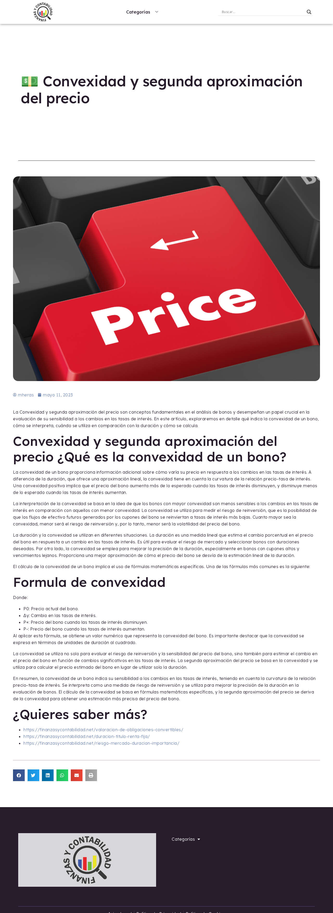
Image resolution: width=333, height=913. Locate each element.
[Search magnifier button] (309, 12)
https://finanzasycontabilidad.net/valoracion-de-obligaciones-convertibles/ (103, 729)
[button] (19, 775)
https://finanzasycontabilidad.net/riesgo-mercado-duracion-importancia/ (101, 743)
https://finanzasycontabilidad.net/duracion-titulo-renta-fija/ (86, 736)
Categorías (138, 12)
